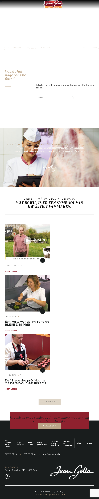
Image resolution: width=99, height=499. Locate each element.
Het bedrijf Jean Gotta (8, 443)
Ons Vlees (30, 443)
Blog (79, 443)
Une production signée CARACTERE (49, 495)
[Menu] (8, 4)
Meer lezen (11, 271)
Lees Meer (49, 402)
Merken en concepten (68, 443)
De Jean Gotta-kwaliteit (55, 443)
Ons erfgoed (20, 443)
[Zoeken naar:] (55, 97)
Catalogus (49, 426)
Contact (88, 443)
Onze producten (42, 443)
